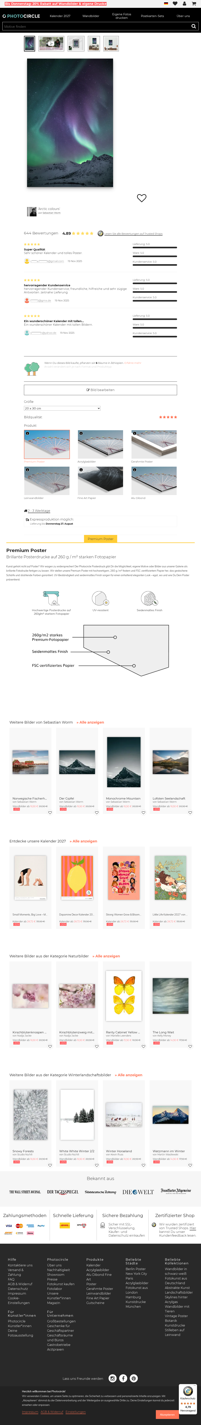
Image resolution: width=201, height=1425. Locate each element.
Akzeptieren (167, 1414)
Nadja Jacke (24, 1035)
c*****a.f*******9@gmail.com (47, 261)
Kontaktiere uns (20, 1265)
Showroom (55, 1275)
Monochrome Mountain (123, 798)
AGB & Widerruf (20, 1284)
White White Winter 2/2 (76, 1151)
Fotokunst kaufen (61, 1284)
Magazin (53, 1303)
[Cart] (194, 4)
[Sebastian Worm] (32, 211)
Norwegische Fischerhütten (30, 798)
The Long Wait (163, 1032)
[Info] (27, 433)
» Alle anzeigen (90, 722)
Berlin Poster (136, 1269)
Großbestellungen (61, 1321)
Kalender (93, 1265)
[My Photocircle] (184, 4)
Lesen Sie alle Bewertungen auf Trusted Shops (133, 233)
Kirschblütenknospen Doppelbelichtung (30, 1032)
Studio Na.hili (24, 1154)
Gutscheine (95, 1303)
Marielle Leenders (121, 1035)
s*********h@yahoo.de (43, 332)
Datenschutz (18, 1289)
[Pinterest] (134, 1378)
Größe (29, 402)
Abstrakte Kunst (177, 1288)
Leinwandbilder (98, 1293)
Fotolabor (54, 1289)
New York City (136, 1274)
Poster (91, 1284)
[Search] (193, 26)
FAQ (11, 1279)
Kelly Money (164, 1035)
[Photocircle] (21, 16)
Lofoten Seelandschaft (169, 798)
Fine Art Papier (97, 1298)
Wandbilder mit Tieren (177, 1309)
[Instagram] (113, 1378)
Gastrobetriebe (58, 1345)
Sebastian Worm (51, 212)
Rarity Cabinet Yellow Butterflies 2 (124, 1032)
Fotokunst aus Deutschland (176, 1281)
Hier (193, 1228)
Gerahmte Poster (99, 1289)
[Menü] (194, 1386)
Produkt (30, 425)
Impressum (17, 1293)
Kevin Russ (117, 1154)
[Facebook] (124, 1378)
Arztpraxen (55, 1349)
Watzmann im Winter (169, 1151)
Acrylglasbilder (97, 1270)
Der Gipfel (66, 798)
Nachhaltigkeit (58, 1270)
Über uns (54, 1265)
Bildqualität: (33, 417)
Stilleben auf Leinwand (174, 1332)
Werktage (39, 511)
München (133, 1306)
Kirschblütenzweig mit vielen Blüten (77, 1032)
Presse (52, 1279)
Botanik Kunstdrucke (175, 1323)
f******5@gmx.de (40, 300)
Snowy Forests (23, 1151)
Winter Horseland (119, 1151)
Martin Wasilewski (167, 1154)
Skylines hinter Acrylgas (176, 1299)
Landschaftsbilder (179, 1292)
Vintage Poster (176, 1316)
